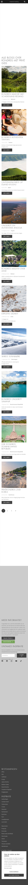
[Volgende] (15, 511)
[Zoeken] (24, 1)
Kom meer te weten (8, 868)
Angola (13, 230)
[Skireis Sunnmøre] (14, 341)
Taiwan (10, 142)
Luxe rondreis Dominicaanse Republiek (9, 446)
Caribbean (4, 777)
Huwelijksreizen (5, 819)
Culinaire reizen (5, 801)
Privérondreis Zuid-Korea (11, 491)
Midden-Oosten (5, 784)
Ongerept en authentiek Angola (12, 226)
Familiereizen (5, 812)
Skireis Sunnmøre (11, 356)
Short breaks (4, 836)
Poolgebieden (5, 792)
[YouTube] (16, 661)
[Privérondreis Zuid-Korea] (14, 475)
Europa (3, 779)
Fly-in (3, 817)
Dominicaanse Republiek (16, 404)
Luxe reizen (4, 822)
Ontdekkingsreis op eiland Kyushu (12, 183)
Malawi (12, 274)
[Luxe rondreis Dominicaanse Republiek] (14, 429)
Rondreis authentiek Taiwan (12, 138)
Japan (9, 187)
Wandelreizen (5, 846)
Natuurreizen (5, 826)
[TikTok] (21, 661)
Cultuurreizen (5, 804)
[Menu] (1, 1)
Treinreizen (4, 841)
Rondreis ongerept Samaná (12, 400)
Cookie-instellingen (14, 871)
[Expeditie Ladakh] (14, 299)
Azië (3, 774)
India (12, 316)
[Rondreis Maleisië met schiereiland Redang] (14, 79)
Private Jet (4, 828)
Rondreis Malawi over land (13, 270)
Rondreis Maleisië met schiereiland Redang (13, 95)
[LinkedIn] (7, 661)
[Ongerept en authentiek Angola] (14, 210)
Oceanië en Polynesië (6, 789)
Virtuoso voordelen (6, 843)
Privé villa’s (4, 831)
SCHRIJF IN (22, 655)
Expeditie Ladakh (10, 314)
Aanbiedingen (5, 799)
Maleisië (13, 99)
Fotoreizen (4, 809)
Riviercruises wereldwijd (7, 833)
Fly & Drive (4, 814)
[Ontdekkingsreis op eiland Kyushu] (14, 167)
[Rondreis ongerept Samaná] (14, 384)
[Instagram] (11, 661)
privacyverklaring (13, 651)
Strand (3, 838)
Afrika (3, 772)
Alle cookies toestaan (14, 875)
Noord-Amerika (5, 787)
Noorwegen (14, 359)
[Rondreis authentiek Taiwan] (14, 122)
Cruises (3, 806)
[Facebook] (2, 661)
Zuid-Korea (11, 495)
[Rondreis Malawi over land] (14, 253)
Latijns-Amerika (5, 782)
